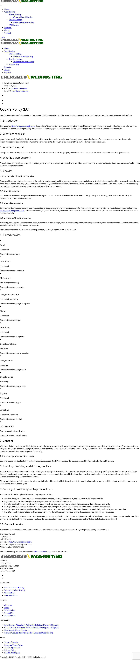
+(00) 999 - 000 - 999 (18, 88)
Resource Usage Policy (13, 644)
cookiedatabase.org (42, 551)
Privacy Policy (10, 650)
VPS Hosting (14, 25)
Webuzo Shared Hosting (23, 17)
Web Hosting (9, 11)
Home (6, 9)
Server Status (9, 615)
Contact (7, 32)
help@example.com (20, 91)
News (6, 607)
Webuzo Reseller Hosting (23, 22)
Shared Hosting (15, 14)
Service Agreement (12, 647)
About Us (8, 605)
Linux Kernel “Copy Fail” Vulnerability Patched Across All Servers (31, 625)
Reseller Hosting (15, 19)
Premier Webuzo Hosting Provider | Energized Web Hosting (28, 632)
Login (2, 37)
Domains (7, 27)
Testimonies (9, 610)
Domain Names (10, 595)
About (6, 30)
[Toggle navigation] (1, 5)
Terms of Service (11, 642)
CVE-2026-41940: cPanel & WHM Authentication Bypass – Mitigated (31, 627)
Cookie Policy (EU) (12, 652)
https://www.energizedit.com (23, 126)
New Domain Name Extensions (16, 630)
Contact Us (8, 612)
